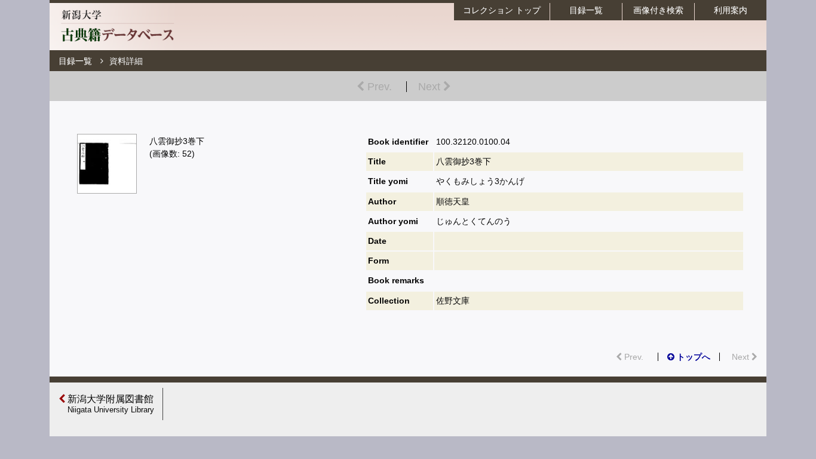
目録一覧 (586, 10)
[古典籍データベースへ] (117, 44)
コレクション (502, 10)
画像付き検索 (658, 10)
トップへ (692, 357)
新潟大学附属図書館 (109, 404)
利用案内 (730, 10)
